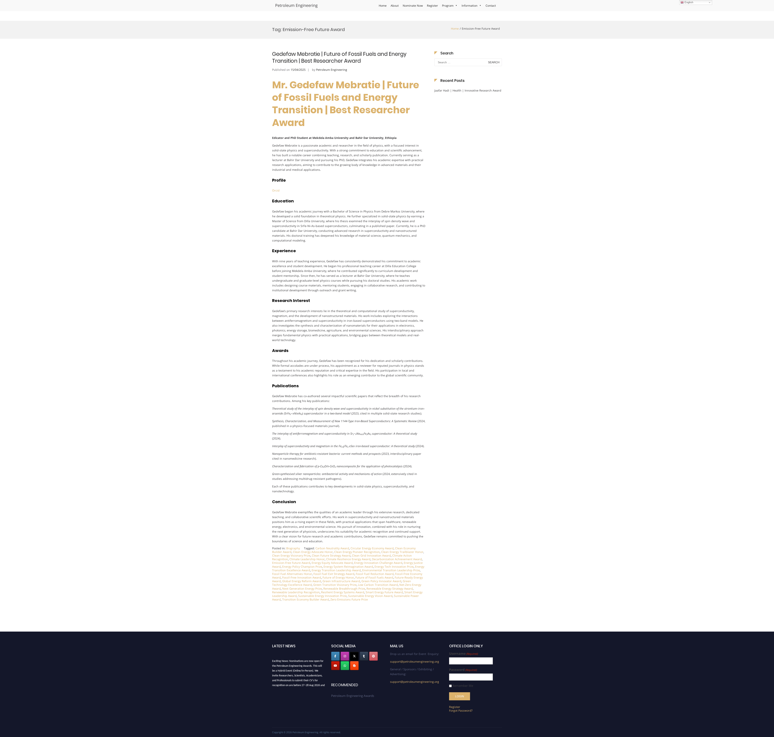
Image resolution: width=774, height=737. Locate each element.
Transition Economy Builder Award (305, 599)
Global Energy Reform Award (301, 581)
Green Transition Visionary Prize (335, 585)
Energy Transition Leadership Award (336, 570)
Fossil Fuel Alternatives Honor (292, 574)
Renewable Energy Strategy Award (389, 588)
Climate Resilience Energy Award (348, 559)
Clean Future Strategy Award (331, 555)
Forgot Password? (460, 710)
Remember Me (463, 686)
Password (463, 670)
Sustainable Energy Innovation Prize (322, 596)
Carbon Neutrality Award (332, 548)
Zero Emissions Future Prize (349, 599)
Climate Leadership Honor (307, 559)
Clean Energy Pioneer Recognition (357, 552)
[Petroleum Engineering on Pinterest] (373, 656)
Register (432, 5)
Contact (491, 5)
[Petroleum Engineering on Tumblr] (364, 656)
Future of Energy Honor (338, 577)
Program (448, 5)
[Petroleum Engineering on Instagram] (345, 656)
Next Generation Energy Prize (302, 588)
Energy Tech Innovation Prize (394, 566)
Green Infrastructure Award (341, 581)
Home (383, 5)
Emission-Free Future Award (291, 563)
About (395, 5)
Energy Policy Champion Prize (302, 566)
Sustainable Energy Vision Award (370, 596)
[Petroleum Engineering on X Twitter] (354, 656)
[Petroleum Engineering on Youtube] (335, 665)
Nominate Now (413, 5)
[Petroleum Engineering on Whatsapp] (345, 665)
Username (463, 654)
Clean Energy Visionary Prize (291, 555)
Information (470, 5)
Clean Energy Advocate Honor (313, 552)
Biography (293, 548)
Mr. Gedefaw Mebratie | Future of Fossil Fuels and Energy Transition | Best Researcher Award (345, 103)
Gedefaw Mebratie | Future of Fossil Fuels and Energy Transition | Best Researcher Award (339, 57)
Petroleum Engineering (296, 5)
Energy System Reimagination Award (348, 566)
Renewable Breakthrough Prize (344, 588)
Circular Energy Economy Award (372, 548)
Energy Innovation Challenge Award (378, 563)
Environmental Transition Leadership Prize (391, 570)
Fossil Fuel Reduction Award (375, 574)
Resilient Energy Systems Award (342, 592)
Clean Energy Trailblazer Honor (402, 552)
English (688, 2)
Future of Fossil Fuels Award (374, 577)
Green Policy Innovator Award (381, 581)
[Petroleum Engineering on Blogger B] (354, 665)
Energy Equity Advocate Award (332, 563)
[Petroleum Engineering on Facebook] (335, 656)
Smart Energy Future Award (384, 592)
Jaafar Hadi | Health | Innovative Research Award (467, 90)
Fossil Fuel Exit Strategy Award (333, 574)
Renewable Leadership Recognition (296, 592)
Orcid (276, 190)
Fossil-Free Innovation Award (301, 577)
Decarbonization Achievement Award (397, 559)
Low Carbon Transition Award (378, 585)
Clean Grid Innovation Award (371, 555)
